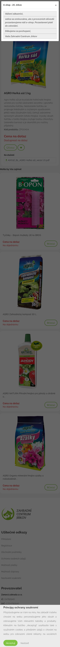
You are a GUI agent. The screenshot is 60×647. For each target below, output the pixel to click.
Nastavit (25, 643)
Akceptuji (10, 643)
